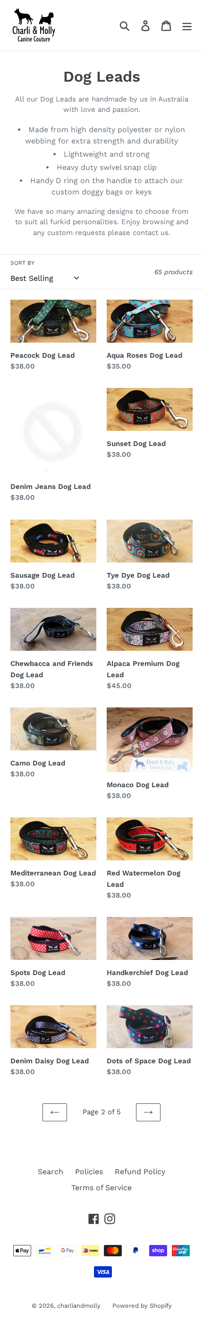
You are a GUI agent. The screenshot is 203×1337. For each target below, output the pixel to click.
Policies (89, 1171)
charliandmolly (79, 1305)
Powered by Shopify (142, 1305)
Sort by (22, 263)
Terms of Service (101, 1187)
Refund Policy (140, 1171)
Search (50, 1171)
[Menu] (187, 25)
